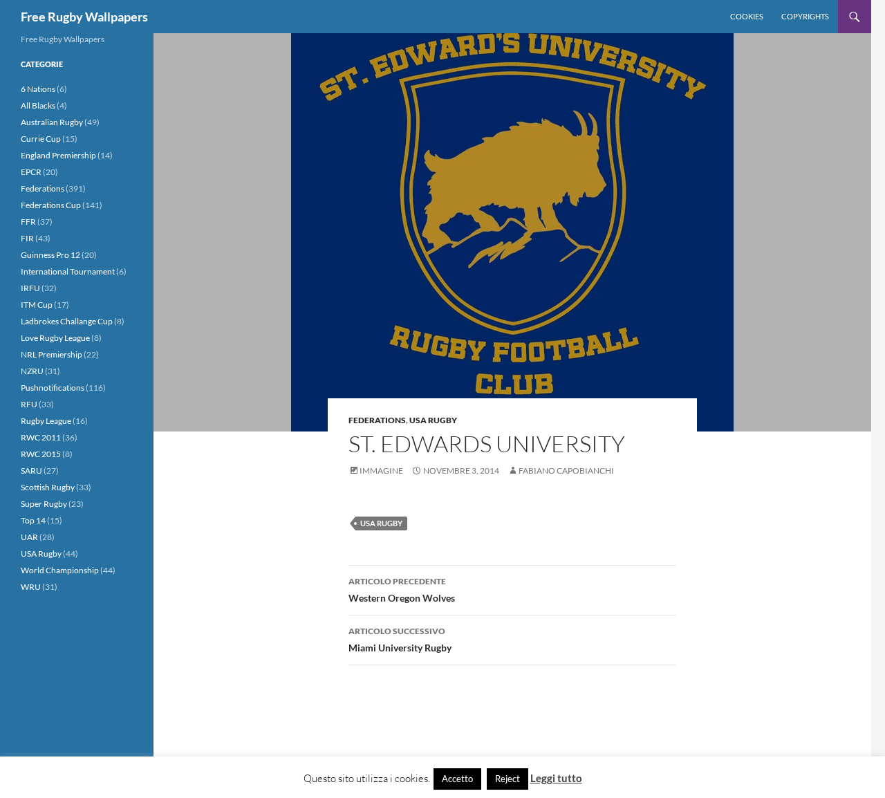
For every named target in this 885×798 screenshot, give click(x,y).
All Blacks (38, 105)
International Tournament (68, 271)
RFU (29, 404)
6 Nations (38, 89)
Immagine (381, 470)
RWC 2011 (41, 437)
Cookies (746, 16)
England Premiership (58, 155)
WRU (31, 587)
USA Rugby (433, 420)
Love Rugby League (55, 338)
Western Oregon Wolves (401, 590)
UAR (29, 537)
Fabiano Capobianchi (566, 470)
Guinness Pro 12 (50, 255)
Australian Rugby (52, 122)
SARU (31, 470)
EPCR (31, 172)
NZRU (32, 371)
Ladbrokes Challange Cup (67, 321)
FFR (28, 221)
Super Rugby (44, 504)
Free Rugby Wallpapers (84, 16)
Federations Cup (51, 205)
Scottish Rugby (48, 487)
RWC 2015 (41, 454)
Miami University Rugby (399, 639)
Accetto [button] (457, 778)
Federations (377, 420)
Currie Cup (41, 138)
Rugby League (46, 421)
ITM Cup (37, 304)
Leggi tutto (556, 778)
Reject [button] (507, 778)
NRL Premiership (51, 354)
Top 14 (33, 520)
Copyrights (805, 16)
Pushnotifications (52, 387)
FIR (27, 238)
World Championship (60, 570)
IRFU (30, 288)
